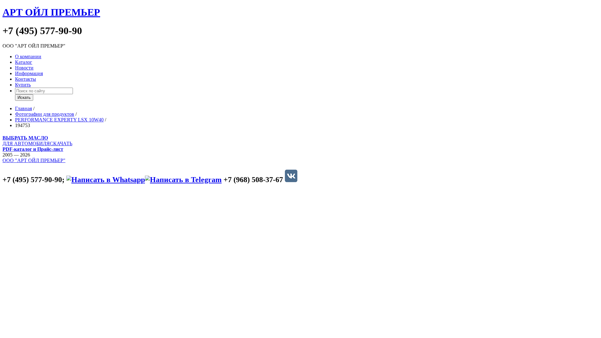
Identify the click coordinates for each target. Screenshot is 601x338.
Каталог (23, 62)
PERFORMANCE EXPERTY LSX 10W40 (59, 119)
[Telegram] (183, 180)
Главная (23, 108)
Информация (29, 73)
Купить (23, 84)
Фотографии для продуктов (44, 114)
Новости (24, 67)
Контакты (25, 79)
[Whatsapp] (105, 180)
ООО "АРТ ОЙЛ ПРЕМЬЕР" (34, 160)
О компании (28, 56)
